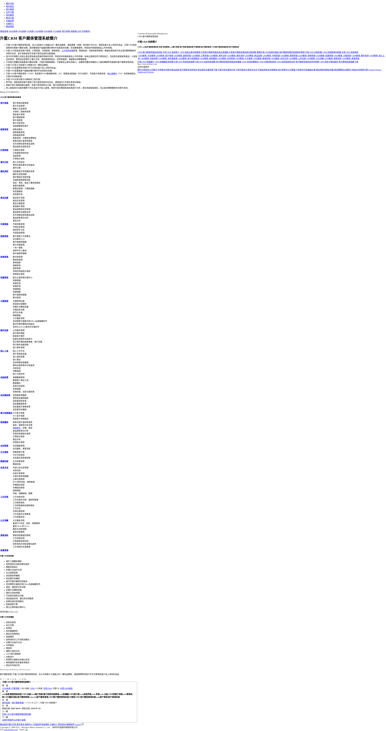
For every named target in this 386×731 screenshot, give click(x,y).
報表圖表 (4, 422)
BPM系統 (13, 31)
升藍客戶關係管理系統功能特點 (242, 52)
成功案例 (10, 15)
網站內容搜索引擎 (360, 70)
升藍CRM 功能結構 (313, 52)
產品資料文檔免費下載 (207, 70)
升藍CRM (47, 688)
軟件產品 (10, 6)
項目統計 (17, 428)
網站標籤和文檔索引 (343, 70)
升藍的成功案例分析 (226, 70)
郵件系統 (4, 330)
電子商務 (66, 31)
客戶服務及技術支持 (188, 70)
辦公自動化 (112, 74)
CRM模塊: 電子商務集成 (188, 58)
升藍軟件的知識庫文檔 (306, 70)
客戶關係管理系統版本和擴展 (229, 62)
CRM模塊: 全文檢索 (244, 58)
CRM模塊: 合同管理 (226, 58)
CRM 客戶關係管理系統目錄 (150, 52)
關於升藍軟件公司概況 (147, 70)
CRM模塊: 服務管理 (289, 56)
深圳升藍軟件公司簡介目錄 (14, 720)
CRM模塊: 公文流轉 (315, 58)
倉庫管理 (4, 550)
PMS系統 (22, 31)
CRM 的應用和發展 (267, 62)
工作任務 (4, 497)
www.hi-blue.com (11, 730)
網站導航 (10, 26)
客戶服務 (10, 9)
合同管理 (4, 446)
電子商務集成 (6, 413)
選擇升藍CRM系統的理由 (268, 52)
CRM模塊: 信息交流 (279, 58)
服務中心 (29, 724)
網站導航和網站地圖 (325, 70)
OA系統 (30, 31)
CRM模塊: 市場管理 (271, 56)
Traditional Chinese (146, 72)
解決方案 (10, 18)
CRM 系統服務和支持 (285, 62)
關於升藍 (10, 4)
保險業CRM (76, 31)
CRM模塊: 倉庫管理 (350, 58)
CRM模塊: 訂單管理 (200, 56)
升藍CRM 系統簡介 (171, 52)
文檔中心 (10, 24)
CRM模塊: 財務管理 (306, 56)
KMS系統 (48, 31)
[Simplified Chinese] (82, 724)
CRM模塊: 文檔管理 (342, 56)
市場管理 (4, 224)
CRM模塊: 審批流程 (235, 56)
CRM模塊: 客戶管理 (164, 56)
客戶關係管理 (18, 703)
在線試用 (10, 21)
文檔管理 (4, 301)
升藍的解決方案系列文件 (246, 70)
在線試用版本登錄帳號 (267, 70)
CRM (32, 688)
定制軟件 (86, 31)
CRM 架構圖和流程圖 (164, 62)
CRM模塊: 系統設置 (149, 58)
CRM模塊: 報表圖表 (208, 58)
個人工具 (4, 351)
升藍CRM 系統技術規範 (205, 62)
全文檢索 (4, 452)
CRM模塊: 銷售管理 (182, 56)
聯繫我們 (70, 724)
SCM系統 (57, 31)
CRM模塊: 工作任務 (297, 58)
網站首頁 (4, 31)
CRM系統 (39, 31)
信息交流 (4, 468)
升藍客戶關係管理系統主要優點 (214, 52)
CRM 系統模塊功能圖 (331, 52)
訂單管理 (4, 150)
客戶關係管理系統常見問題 (307, 62)
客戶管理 (4, 103)
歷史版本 (62, 724)
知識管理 (4, 278)
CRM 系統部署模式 (250, 62)
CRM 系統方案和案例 (329, 62)
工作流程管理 (67, 51)
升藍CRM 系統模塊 (350, 52)
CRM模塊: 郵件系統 (360, 56)
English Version (374, 70)
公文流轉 (4, 520)
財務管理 (4, 257)
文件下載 (10, 12)
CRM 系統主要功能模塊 (190, 52)
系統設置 (4, 377)
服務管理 (4, 236)
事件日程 (4, 162)
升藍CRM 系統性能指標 (184, 62)
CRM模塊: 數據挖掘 (261, 58)
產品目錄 (4, 198)
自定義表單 (5, 395)
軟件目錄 (6, 703)
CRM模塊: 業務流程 (333, 58)
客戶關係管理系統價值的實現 (292, 52)
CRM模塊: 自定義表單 (167, 58)
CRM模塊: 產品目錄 (253, 56)
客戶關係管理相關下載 (348, 62)
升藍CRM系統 (66, 688)
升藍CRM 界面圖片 (146, 62)
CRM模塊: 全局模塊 (146, 56)
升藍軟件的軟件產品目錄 (168, 70)
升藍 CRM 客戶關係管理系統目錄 (16, 714)
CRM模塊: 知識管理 (324, 56)
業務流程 (4, 535)
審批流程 (4, 171)
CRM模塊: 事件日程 (217, 56)
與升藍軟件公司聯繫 (287, 70)
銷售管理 (4, 129)
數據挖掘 (4, 461)
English (78, 724)
